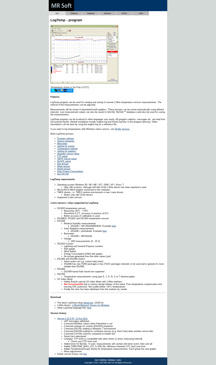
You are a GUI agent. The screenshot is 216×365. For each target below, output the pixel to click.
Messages (62, 143)
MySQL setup (64, 161)
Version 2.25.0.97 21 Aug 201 (71, 318)
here (114, 226)
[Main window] (84, 83)
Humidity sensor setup (68, 153)
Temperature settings (67, 148)
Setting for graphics (66, 151)
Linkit (141, 13)
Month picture (64, 169)
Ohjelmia (102, 360)
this (85, 354)
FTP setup (62, 156)
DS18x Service (122, 129)
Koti (57, 13)
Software (111, 360)
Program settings (65, 138)
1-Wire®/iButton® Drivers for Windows (91, 305)
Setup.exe (88, 302)
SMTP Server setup (67, 158)
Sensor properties (65, 141)
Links (119, 360)
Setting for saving (65, 146)
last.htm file (63, 174)
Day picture (62, 164)
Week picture (63, 166)
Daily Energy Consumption (70, 171)
